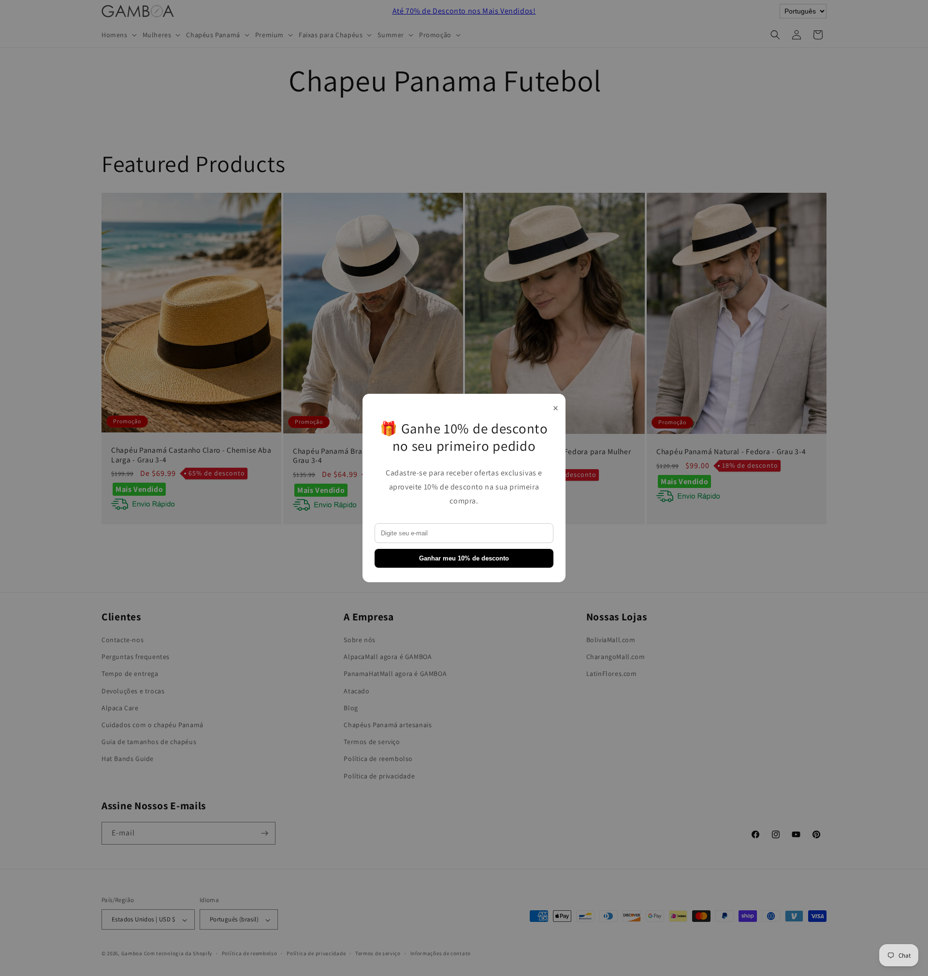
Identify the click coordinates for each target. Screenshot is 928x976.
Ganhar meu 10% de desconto (464, 558)
